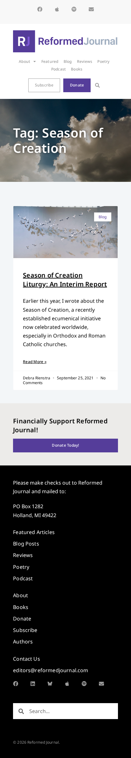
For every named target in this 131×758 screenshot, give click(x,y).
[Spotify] (74, 9)
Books (76, 69)
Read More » (34, 361)
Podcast (58, 69)
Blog (68, 61)
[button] (97, 85)
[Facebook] (39, 9)
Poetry (103, 61)
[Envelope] (91, 9)
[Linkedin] (32, 683)
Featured (50, 61)
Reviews (85, 61)
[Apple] (56, 9)
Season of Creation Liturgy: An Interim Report (65, 279)
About (24, 61)
